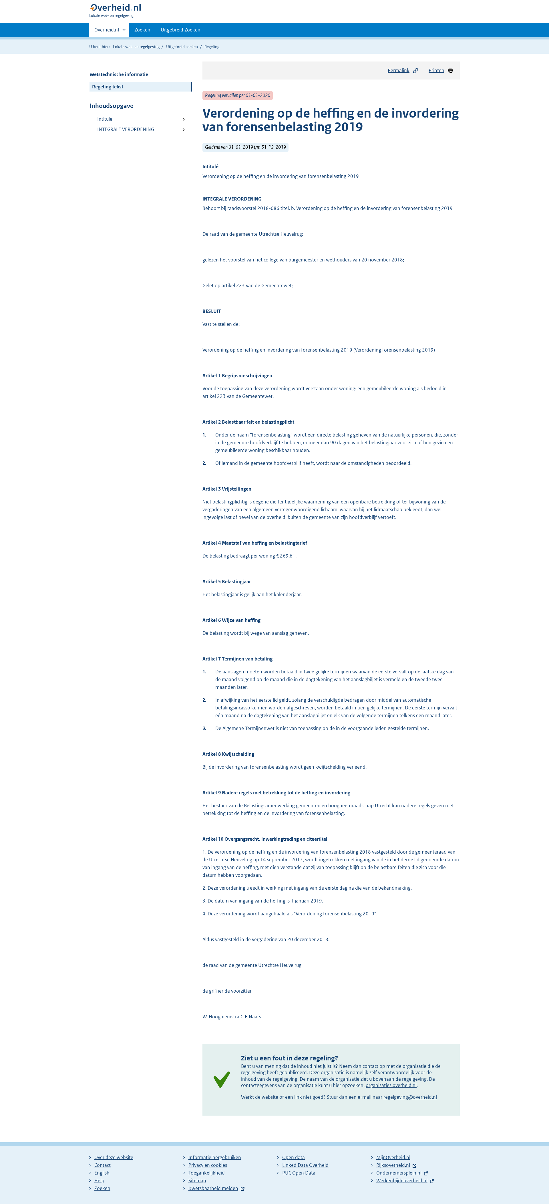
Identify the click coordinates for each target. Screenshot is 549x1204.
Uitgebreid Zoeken (180, 30)
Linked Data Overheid (305, 1165)
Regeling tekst (107, 87)
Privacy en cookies (207, 1165)
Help (99, 1180)
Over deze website (113, 1157)
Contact (102, 1165)
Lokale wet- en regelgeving (136, 46)
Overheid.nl (106, 32)
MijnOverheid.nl (393, 1157)
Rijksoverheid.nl (393, 1165)
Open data (293, 1157)
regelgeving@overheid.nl (410, 1097)
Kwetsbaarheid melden (213, 1188)
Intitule (104, 119)
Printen (436, 70)
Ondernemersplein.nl (398, 1173)
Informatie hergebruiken (214, 1157)
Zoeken (142, 30)
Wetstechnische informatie (118, 74)
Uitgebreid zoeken (182, 46)
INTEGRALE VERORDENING (125, 129)
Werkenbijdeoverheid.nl (401, 1180)
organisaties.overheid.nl (391, 1085)
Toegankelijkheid (206, 1173)
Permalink (398, 70)
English (102, 1173)
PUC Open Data (298, 1173)
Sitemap (197, 1180)
